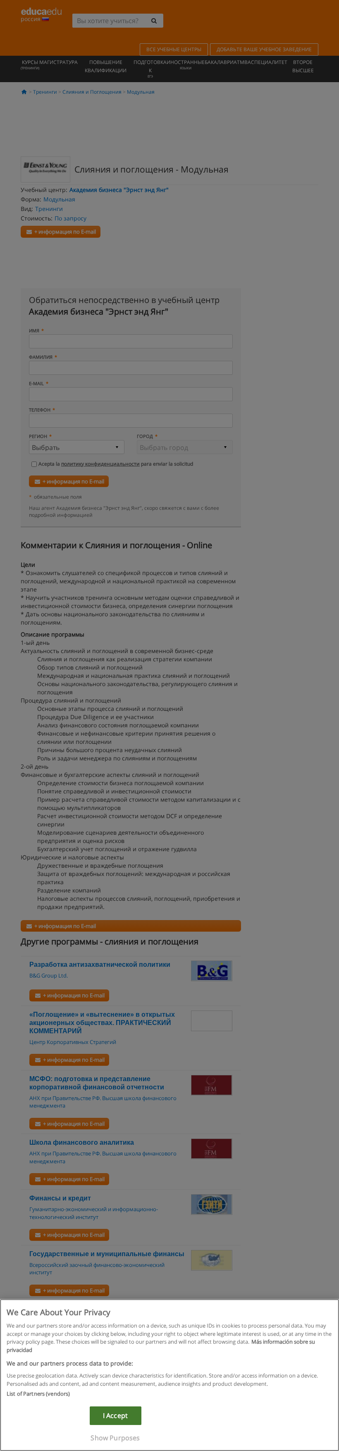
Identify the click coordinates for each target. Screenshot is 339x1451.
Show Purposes (115, 1437)
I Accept (115, 1415)
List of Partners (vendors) (38, 1393)
